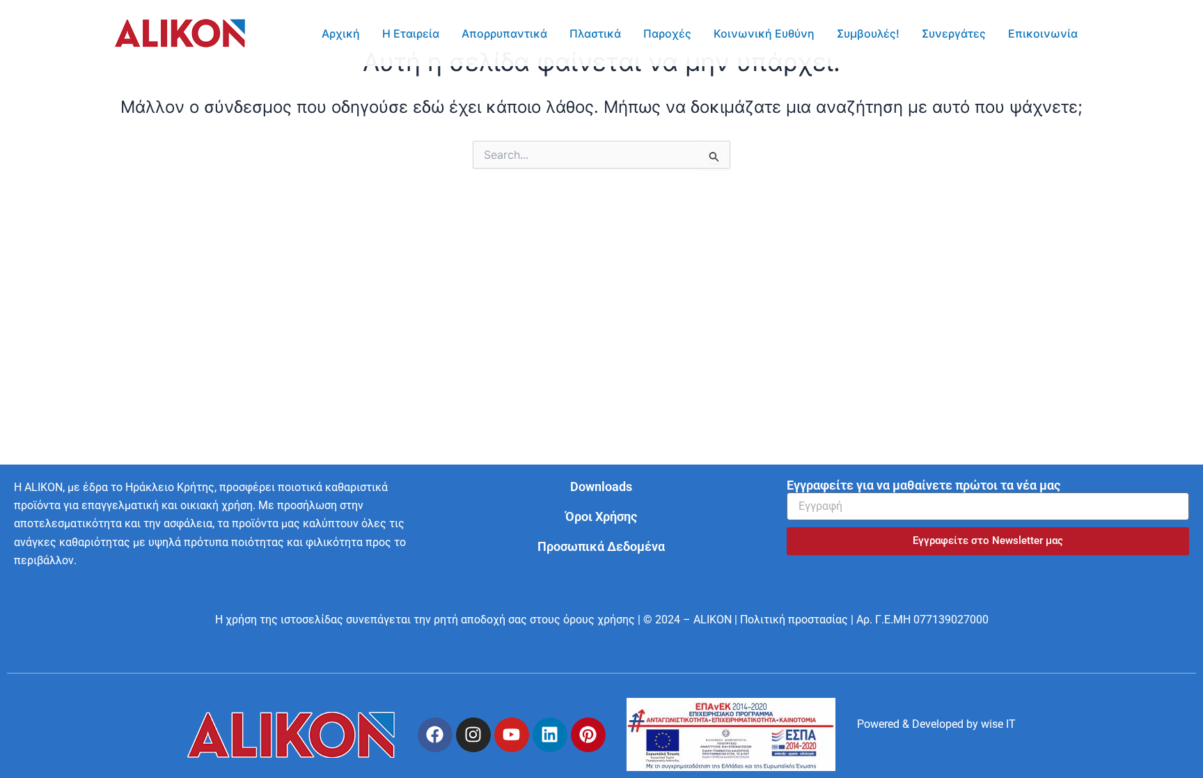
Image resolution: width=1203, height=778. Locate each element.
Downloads (601, 486)
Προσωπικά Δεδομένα (601, 546)
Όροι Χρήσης (601, 516)
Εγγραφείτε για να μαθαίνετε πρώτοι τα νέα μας (923, 485)
